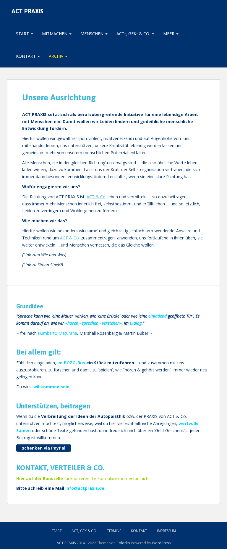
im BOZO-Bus (71, 363)
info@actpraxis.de (84, 488)
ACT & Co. (96, 196)
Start (23, 33)
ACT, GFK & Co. (84, 530)
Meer (169, 33)
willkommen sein (51, 386)
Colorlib (123, 542)
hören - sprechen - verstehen (93, 323)
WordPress (161, 542)
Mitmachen (55, 33)
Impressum (166, 530)
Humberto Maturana (57, 333)
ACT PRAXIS (27, 11)
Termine (114, 530)
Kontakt (26, 56)
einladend (157, 316)
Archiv (56, 56)
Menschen (92, 33)
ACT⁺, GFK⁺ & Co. (133, 33)
